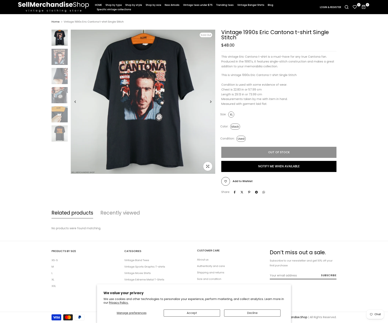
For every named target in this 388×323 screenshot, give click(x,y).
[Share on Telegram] (256, 192)
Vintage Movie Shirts (137, 273)
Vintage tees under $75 (198, 5)
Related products (72, 212)
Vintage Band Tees (136, 260)
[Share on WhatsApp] (263, 192)
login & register (330, 7)
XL (53, 279)
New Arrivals (172, 5)
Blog (270, 5)
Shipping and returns (210, 272)
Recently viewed (120, 212)
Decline (252, 313)
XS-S (55, 260)
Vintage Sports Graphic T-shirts (144, 267)
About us (203, 260)
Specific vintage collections (114, 9)
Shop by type (113, 5)
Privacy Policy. (119, 303)
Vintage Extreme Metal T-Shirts (144, 279)
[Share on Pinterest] (249, 192)
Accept (192, 313)
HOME (98, 5)
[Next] (207, 101)
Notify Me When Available (279, 166)
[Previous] (78, 101)
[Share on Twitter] (242, 192)
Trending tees (225, 5)
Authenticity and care (211, 266)
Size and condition (209, 279)
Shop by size (153, 5)
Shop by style (133, 5)
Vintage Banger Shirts (250, 5)
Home (56, 22)
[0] (355, 7)
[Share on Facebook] (234, 192)
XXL (54, 286)
